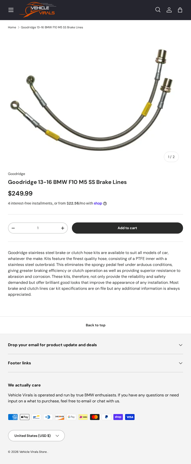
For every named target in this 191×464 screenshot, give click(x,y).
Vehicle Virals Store (33, 452)
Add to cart (127, 228)
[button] (180, 9)
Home (12, 27)
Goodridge (16, 173)
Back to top (95, 325)
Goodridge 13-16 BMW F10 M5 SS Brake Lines (52, 27)
